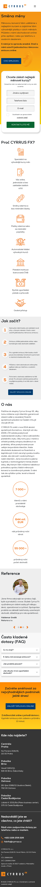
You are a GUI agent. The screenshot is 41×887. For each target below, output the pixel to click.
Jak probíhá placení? (12, 664)
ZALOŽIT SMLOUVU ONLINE (20, 392)
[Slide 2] (21, 627)
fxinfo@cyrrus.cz (12, 842)
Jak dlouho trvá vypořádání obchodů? (16, 672)
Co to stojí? (8, 650)
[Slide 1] (18, 627)
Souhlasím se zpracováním (22, 116)
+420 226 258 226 (14, 838)
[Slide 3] (23, 627)
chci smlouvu (11, 61)
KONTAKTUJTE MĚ (20, 125)
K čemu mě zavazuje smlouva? (17, 657)
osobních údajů (22, 117)
